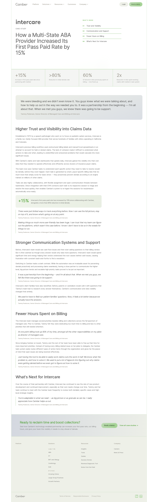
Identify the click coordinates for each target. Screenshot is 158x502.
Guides (83, 456)
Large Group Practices (55, 478)
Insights (83, 449)
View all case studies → (129, 425)
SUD (49, 467)
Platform (36, 4)
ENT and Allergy (53, 459)
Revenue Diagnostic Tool (89, 463)
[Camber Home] (21, 4)
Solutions (45, 4)
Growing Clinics (53, 474)
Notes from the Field (88, 467)
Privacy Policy (96, 496)
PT (49, 456)
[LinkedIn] (136, 496)
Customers (72, 4)
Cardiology (52, 463)
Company (82, 4)
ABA (49, 452)
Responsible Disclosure (81, 496)
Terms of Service (65, 496)
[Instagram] (140, 496)
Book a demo (135, 4)
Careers (116, 449)
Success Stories (86, 460)
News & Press (118, 452)
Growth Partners (54, 481)
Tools (83, 452)
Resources (59, 4)
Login (124, 4)
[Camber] (20, 496)
